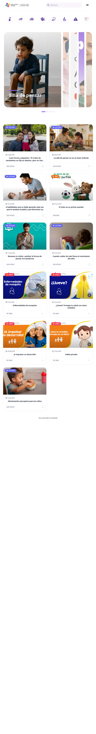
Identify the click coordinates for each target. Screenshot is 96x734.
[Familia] (32, 19)
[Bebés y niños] (20, 19)
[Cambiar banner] (46, 111)
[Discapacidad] (64, 19)
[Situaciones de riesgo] (76, 19)
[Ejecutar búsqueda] (48, 5)
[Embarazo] (10, 19)
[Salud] (54, 19)
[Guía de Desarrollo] (86, 19)
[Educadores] (42, 19)
